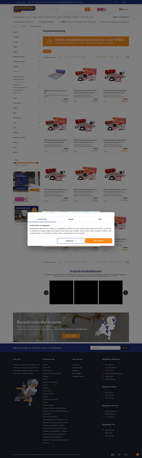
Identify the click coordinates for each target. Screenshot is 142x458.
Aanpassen (69, 241)
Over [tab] (100, 219)
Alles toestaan (98, 241)
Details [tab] (71, 219)
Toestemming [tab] (42, 219)
